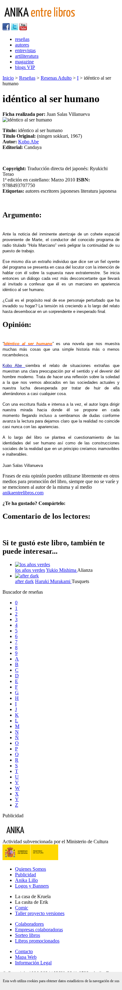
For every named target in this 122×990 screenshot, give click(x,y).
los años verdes (30, 570)
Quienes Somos (30, 869)
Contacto (24, 951)
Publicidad (25, 874)
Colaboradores (29, 924)
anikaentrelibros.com (23, 492)
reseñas (22, 39)
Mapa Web (26, 957)
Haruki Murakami (53, 581)
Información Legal (33, 962)
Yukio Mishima (61, 570)
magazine (24, 61)
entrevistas (25, 50)
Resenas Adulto (56, 78)
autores (22, 44)
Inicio (8, 78)
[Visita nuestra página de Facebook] (6, 28)
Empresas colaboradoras (39, 929)
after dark (24, 581)
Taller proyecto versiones (39, 913)
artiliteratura (26, 56)
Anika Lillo (26, 880)
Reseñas (27, 78)
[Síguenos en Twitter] (14, 28)
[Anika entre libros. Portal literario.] (43, 20)
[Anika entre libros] (35, 836)
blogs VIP (25, 67)
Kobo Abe (28, 141)
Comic (21, 907)
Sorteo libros (27, 935)
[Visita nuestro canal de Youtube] (23, 28)
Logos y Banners (32, 886)
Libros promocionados (37, 940)
